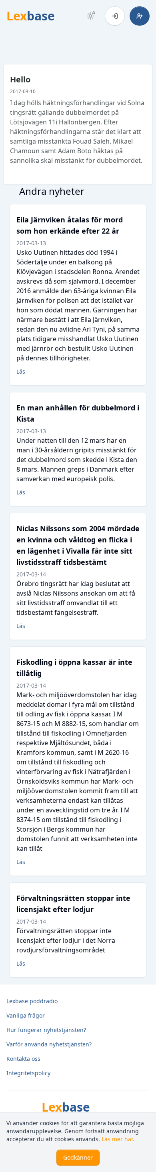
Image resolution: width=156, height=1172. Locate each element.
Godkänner (78, 1157)
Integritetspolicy (28, 1073)
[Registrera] (140, 16)
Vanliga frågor (25, 1015)
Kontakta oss (23, 1058)
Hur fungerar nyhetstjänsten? (46, 1030)
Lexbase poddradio (32, 1001)
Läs (20, 371)
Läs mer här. (118, 1139)
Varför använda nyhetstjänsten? (49, 1044)
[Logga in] (115, 16)
